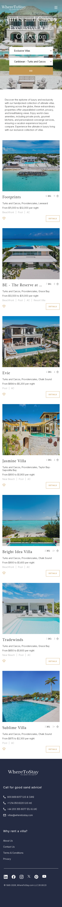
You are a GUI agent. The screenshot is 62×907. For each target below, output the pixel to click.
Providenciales (29, 203)
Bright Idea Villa (17, 551)
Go (31, 71)
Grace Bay (44, 291)
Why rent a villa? (15, 831)
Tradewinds (12, 639)
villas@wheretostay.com (20, 815)
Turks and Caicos (11, 203)
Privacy (7, 859)
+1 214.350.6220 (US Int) (19, 803)
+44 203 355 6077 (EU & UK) (22, 809)
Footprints (11, 197)
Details (53, 219)
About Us (8, 840)
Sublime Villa (14, 727)
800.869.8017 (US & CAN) (20, 797)
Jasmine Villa (14, 460)
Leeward (43, 203)
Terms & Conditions (13, 852)
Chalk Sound (45, 379)
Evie (6, 373)
